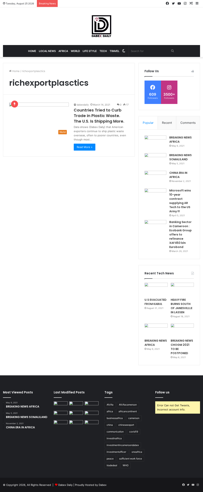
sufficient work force (130, 458)
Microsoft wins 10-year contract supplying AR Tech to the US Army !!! (180, 200)
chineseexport (126, 424)
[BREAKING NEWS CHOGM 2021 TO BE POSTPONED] (182, 330)
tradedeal (112, 465)
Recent (167, 123)
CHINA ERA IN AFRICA (178, 175)
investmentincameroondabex (123, 445)
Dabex (102, 484)
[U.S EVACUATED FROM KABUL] (156, 289)
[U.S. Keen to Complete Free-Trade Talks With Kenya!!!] (76, 424)
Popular (148, 123)
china (110, 424)
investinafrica (114, 438)
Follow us (162, 392)
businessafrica (115, 418)
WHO (125, 465)
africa (110, 411)
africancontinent (128, 411)
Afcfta (110, 404)
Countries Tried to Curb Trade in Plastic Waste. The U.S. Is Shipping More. (99, 115)
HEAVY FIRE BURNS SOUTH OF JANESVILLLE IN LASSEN (181, 306)
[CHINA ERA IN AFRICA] (155, 178)
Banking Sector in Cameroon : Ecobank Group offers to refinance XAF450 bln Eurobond (180, 234)
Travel (114, 51)
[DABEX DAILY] (101, 26)
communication (115, 431)
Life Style (90, 51)
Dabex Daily (65, 484)
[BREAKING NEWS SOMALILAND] (155, 160)
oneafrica (137, 451)
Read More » (84, 147)
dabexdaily (83, 104)
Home (32, 51)
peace (110, 458)
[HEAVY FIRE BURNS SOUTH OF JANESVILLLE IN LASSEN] (182, 289)
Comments (188, 123)
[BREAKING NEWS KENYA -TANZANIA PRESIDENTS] (92, 415)
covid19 (133, 431)
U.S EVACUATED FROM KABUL (156, 302)
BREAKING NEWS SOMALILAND (180, 157)
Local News (47, 51)
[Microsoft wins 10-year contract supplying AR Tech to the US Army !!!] (155, 195)
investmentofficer (116, 451)
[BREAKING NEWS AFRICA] (155, 142)
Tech (103, 51)
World (75, 51)
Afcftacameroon (128, 404)
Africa (63, 51)
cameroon (133, 418)
